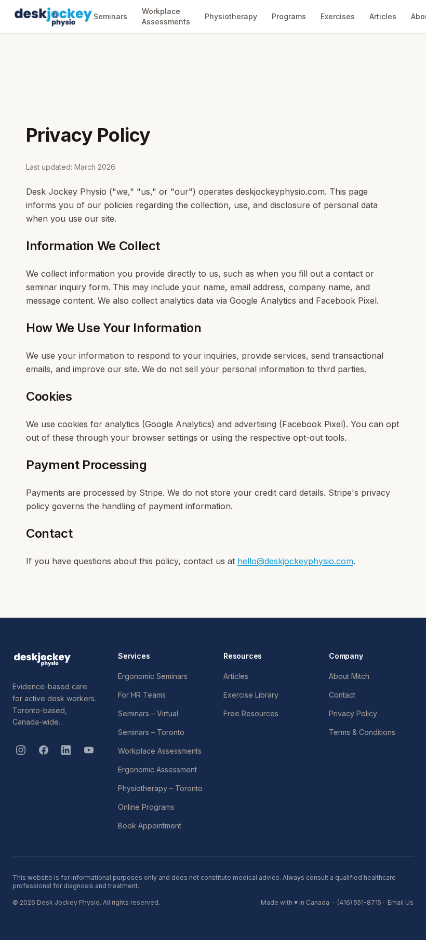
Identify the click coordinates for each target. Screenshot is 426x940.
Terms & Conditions (362, 732)
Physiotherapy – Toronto (160, 788)
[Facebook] (43, 750)
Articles (382, 16)
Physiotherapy (231, 16)
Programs (289, 16)
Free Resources (250, 713)
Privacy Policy (353, 713)
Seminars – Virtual (148, 713)
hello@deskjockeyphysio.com (295, 561)
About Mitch (349, 676)
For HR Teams (142, 694)
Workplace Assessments (166, 16)
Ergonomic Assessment (157, 769)
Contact (342, 694)
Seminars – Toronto (151, 732)
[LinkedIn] (66, 750)
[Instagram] (20, 750)
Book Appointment (149, 825)
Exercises (338, 16)
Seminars (110, 16)
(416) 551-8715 (359, 902)
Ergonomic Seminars (153, 676)
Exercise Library (250, 694)
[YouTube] (89, 750)
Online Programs (146, 806)
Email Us (401, 902)
